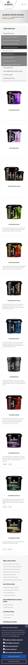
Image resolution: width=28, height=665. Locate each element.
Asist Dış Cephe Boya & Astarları (11, 590)
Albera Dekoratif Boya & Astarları (12, 572)
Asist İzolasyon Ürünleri (9, 595)
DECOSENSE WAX (14, 376)
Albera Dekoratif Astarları (8, 50)
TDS (11, 464)
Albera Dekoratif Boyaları (8, 54)
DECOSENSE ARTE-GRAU (14, 300)
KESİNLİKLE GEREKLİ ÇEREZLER (14, 640)
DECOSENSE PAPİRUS (14, 262)
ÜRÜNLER (9, 17)
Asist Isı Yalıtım (7, 617)
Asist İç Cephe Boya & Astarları (11, 587)
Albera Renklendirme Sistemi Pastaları (12, 64)
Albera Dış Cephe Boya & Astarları (12, 569)
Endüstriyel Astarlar (8, 604)
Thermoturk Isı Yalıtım (9, 615)
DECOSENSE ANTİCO (14, 338)
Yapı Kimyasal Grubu (10, 622)
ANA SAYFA (4, 17)
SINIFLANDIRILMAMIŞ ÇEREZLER (14, 652)
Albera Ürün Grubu (9, 561)
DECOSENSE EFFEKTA (14, 453)
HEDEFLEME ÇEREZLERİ (11, 646)
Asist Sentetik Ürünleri (9, 592)
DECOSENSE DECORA (14, 224)
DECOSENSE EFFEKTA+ (14, 495)
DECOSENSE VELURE (14, 110)
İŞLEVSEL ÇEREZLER (11, 649)
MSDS (5, 464)
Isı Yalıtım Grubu (8, 611)
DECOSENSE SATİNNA (14, 538)
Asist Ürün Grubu (9, 584)
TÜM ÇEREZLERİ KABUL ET (14, 656)
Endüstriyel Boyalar (8, 607)
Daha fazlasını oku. (14, 636)
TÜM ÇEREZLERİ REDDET (14, 661)
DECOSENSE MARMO (14, 415)
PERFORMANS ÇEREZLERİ (12, 643)
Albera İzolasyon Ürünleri (8, 57)
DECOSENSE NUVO (14, 148)
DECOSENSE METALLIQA (14, 186)
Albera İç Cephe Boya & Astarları (11, 564)
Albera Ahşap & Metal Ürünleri (11, 577)
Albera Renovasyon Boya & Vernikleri (11, 40)
